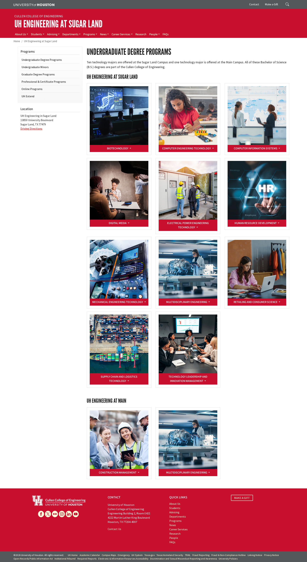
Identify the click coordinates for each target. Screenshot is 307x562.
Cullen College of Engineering (38, 16)
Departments (70, 34)
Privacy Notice (271, 555)
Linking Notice (255, 555)
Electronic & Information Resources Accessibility (123, 558)
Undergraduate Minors (35, 67)
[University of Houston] (34, 4)
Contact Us (114, 529)
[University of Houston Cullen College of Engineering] (58, 500)
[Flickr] (55, 514)
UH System (137, 555)
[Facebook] (41, 514)
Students (36, 34)
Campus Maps (109, 555)
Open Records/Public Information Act (33, 558)
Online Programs (31, 89)
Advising (52, 34)
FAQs (166, 34)
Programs (89, 34)
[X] (48, 514)
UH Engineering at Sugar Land (58, 24)
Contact (254, 4)
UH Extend (27, 96)
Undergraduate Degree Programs (41, 60)
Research (140, 34)
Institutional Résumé (65, 558)
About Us (20, 34)
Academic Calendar (90, 555)
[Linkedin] (69, 514)
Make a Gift (271, 4)
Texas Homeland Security (170, 555)
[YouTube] (76, 514)
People (153, 34)
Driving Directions (31, 128)
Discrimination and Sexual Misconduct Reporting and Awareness (183, 558)
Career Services (121, 34)
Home (17, 41)
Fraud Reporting (201, 555)
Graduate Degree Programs (38, 74)
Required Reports (86, 558)
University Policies (228, 558)
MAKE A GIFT (242, 498)
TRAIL (188, 555)
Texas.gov (149, 555)
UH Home (73, 555)
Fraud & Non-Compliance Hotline (228, 555)
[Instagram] (62, 514)
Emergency (124, 555)
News (103, 34)
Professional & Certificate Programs (43, 81)
